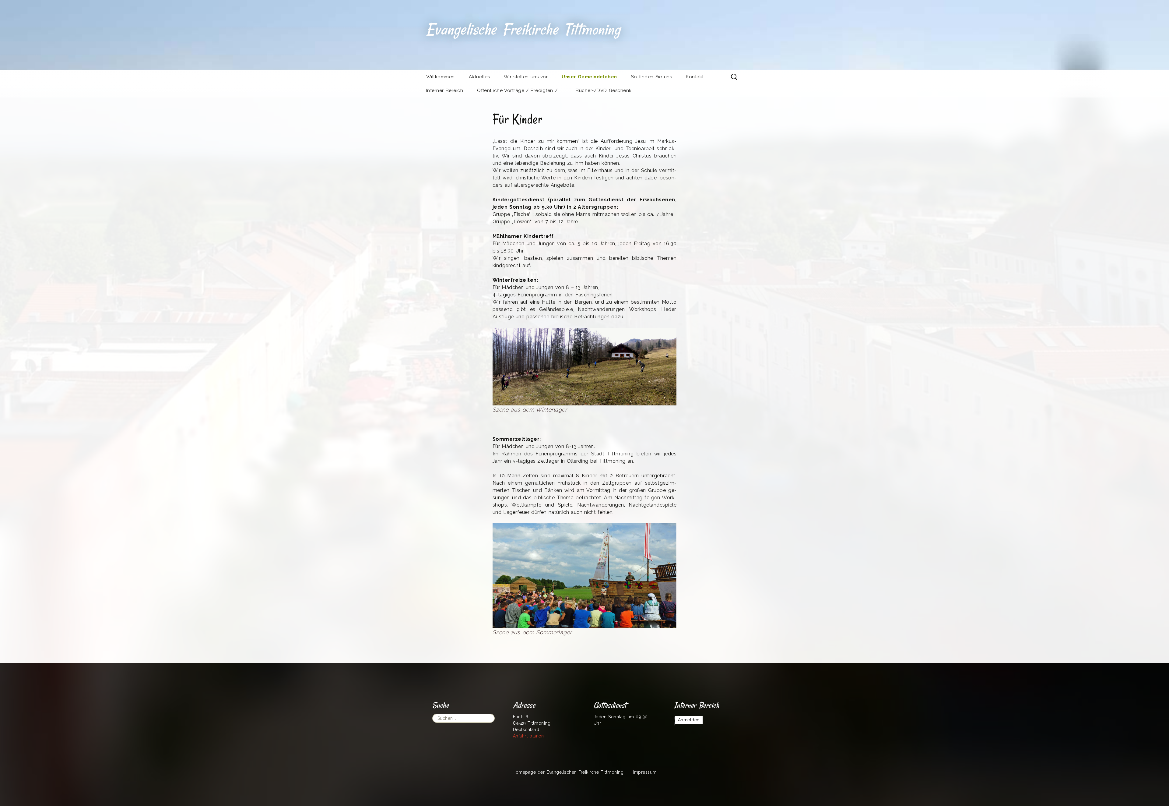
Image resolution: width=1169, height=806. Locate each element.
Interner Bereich (444, 90)
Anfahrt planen (528, 736)
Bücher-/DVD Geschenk (603, 90)
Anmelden (689, 719)
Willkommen (440, 77)
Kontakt (695, 77)
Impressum (644, 772)
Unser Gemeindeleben (589, 77)
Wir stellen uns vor (526, 77)
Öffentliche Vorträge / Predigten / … (519, 90)
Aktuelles (479, 77)
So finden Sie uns (651, 77)
